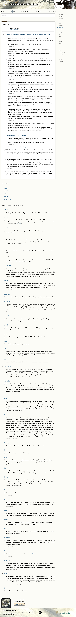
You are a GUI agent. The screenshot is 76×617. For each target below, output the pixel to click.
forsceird (60, 14)
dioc (5, 468)
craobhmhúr (7, 266)
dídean (6, 197)
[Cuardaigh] (53, 15)
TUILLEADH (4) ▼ (12, 46)
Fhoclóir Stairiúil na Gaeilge (17, 612)
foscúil (6, 191)
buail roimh (7, 301)
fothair (60, 43)
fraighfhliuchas (62, 55)
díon (5, 573)
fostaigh (60, 32)
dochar (6, 477)
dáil (5, 528)
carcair (6, 228)
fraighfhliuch (61, 52)
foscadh (31, 554)
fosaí (59, 23)
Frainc (60, 57)
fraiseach (60, 61)
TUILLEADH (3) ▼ (12, 120)
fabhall (6, 188)
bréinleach (7, 294)
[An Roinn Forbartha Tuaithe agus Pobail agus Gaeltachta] (64, 612)
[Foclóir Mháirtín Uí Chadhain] (4, 4)
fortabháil (60, 21)
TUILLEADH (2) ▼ (12, 55)
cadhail (6, 217)
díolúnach (7, 560)
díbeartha (7, 537)
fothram (60, 46)
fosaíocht (60, 25)
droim (6, 519)
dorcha (6, 499)
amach (6, 325)
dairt (5, 398)
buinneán (7, 316)
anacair (6, 334)
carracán (6, 237)
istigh (5, 194)
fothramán (61, 48)
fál (5, 359)
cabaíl (6, 210)
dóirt (5, 588)
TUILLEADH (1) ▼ (12, 68)
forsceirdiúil (61, 18)
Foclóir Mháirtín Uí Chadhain (9, 610)
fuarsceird (7, 381)
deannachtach (8, 415)
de (4, 450)
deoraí (6, 457)
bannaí (6, 257)
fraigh (5, 348)
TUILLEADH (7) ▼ (12, 133)
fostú (59, 34)
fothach (60, 39)
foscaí (11, 28)
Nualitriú (4, 20)
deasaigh (6, 443)
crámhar (6, 281)
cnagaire (19, 224)
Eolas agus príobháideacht (8, 613)
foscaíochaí (16, 28)
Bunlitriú (9, 20)
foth (59, 36)
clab (5, 248)
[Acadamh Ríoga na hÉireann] (45, 612)
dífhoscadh (7, 200)
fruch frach (7, 366)
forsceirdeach (61, 16)
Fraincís (60, 59)
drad (5, 510)
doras (5, 490)
